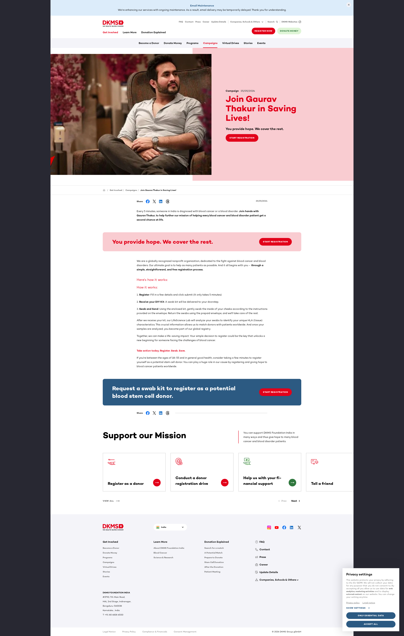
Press (198, 22)
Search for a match (214, 548)
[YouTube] (277, 527)
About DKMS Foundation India (169, 548)
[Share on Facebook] (148, 201)
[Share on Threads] (167, 201)
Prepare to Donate (213, 557)
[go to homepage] (113, 23)
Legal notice (368, 603)
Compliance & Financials (154, 631)
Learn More (130, 32)
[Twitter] (299, 527)
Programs (192, 43)
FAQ (181, 22)
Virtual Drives (230, 43)
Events (261, 43)
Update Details (218, 22)
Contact (189, 22)
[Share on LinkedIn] (161, 201)
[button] (157, 482)
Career (206, 22)
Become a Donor (149, 43)
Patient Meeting (212, 572)
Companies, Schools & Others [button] (245, 22)
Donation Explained (153, 32)
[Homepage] (104, 190)
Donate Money (173, 43)
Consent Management (185, 631)
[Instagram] (269, 527)
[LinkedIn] (292, 527)
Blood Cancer (160, 553)
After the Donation (213, 567)
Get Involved (110, 32)
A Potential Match (213, 553)
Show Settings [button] (356, 608)
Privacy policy (353, 603)
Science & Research (163, 557)
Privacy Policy (129, 631)
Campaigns (210, 43)
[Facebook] (284, 527)
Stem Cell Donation (214, 562)
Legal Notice (109, 631)
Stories (248, 43)
